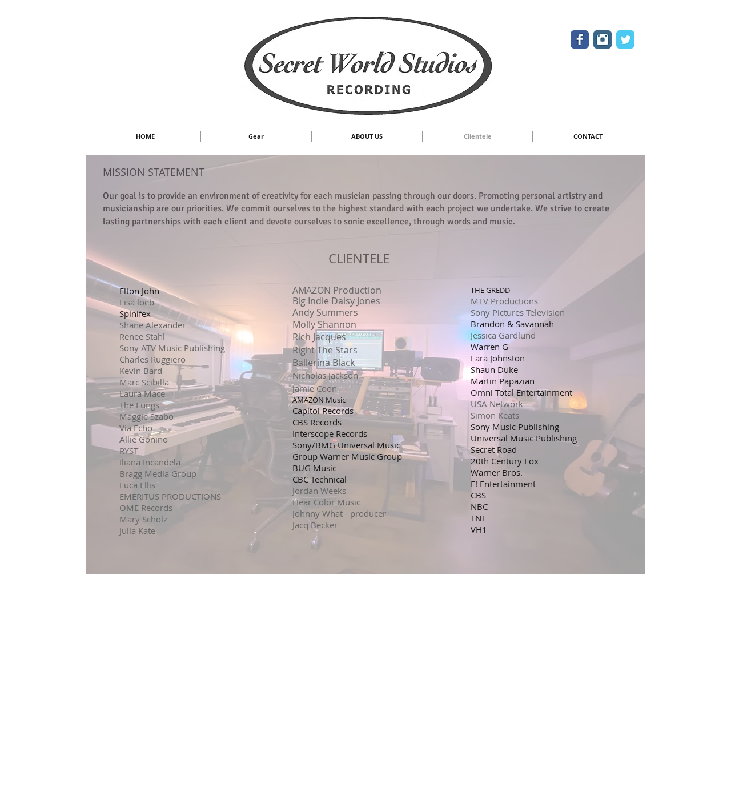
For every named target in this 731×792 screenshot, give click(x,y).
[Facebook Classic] (580, 39)
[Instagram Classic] (602, 39)
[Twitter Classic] (625, 39)
